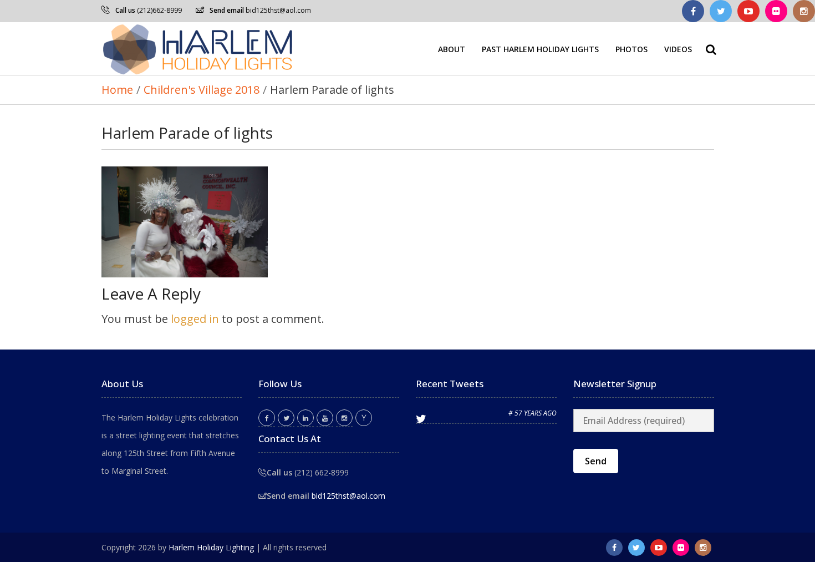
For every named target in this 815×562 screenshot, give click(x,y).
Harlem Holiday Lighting (211, 547)
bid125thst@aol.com (278, 10)
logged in (195, 318)
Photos (631, 48)
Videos (678, 48)
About (451, 48)
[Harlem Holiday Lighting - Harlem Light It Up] (198, 48)
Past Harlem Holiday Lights (540, 48)
